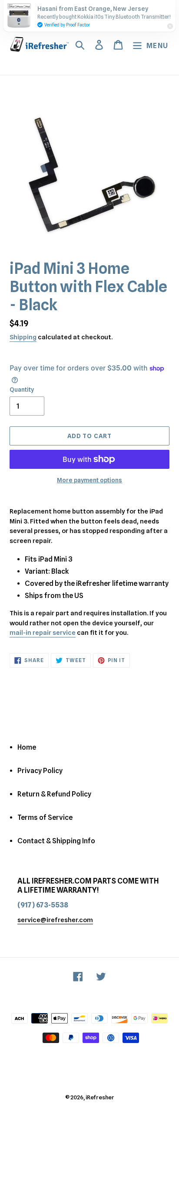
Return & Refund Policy (54, 794)
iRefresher (100, 1097)
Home (26, 747)
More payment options (89, 480)
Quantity (22, 389)
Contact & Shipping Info (56, 841)
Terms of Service (45, 817)
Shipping (23, 337)
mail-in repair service (43, 633)
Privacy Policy (40, 771)
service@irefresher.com (55, 920)
